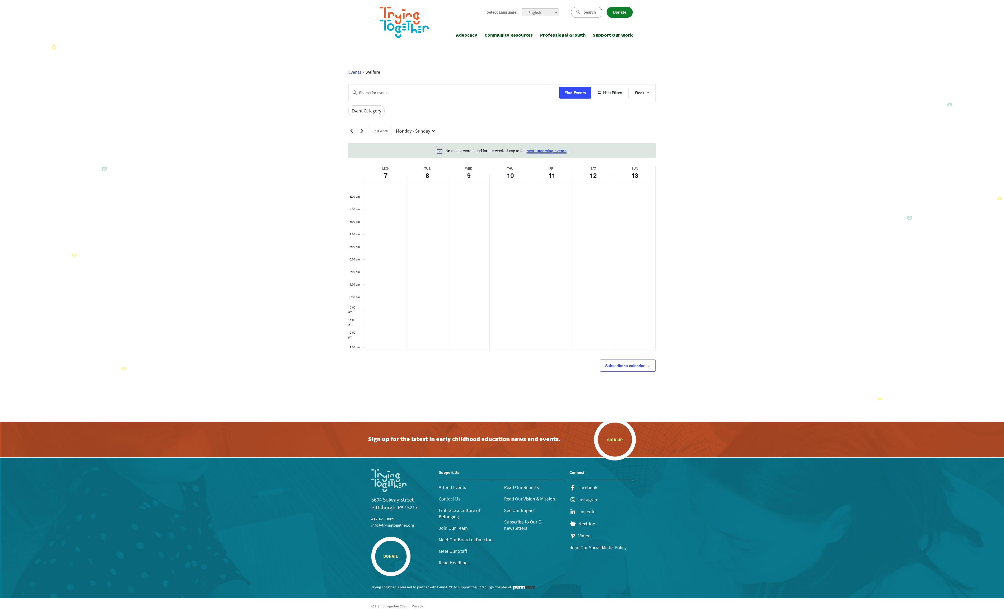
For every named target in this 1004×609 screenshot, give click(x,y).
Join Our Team (453, 528)
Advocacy (466, 35)
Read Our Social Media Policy (597, 547)
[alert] (502, 150)
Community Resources (508, 35)
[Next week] (361, 131)
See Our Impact (519, 510)
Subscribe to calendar (624, 365)
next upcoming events (547, 150)
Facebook (587, 487)
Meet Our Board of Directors (466, 540)
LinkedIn (587, 511)
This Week (380, 130)
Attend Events (452, 487)
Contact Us (449, 499)
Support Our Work (613, 35)
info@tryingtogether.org (392, 525)
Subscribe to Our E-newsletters (523, 525)
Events (354, 72)
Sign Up (615, 439)
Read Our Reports (521, 487)
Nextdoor (587, 523)
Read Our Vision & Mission (529, 499)
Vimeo (584, 535)
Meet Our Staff (453, 551)
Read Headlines (454, 563)
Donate (619, 12)
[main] (502, 233)
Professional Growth (563, 35)
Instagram (588, 499)
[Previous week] (351, 131)
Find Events (575, 92)
